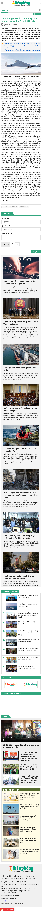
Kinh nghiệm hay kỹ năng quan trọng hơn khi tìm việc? (28, 840)
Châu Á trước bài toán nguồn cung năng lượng (27, 605)
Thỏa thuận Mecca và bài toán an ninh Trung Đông (28, 658)
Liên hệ (3, 901)
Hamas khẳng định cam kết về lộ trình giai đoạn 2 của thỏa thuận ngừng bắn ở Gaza (20, 495)
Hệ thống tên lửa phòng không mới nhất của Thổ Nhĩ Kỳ (22, 43)
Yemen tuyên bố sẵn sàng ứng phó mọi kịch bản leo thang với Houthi (28, 615)
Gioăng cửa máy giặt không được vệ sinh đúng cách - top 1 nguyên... (29, 851)
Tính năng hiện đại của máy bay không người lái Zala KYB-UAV (19, 19)
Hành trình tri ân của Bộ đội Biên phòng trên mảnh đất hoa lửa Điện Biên (29, 767)
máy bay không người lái (10, 207)
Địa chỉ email (5, 226)
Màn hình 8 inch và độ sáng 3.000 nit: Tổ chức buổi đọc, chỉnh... (28, 829)
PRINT (38, 14)
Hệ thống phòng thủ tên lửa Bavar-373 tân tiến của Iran (22, 50)
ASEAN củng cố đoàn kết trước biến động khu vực (28, 596)
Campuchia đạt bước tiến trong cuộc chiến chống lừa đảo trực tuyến (19, 537)
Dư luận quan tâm (10, 591)
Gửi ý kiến (36, 252)
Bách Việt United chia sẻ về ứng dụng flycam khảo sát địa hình (29, 807)
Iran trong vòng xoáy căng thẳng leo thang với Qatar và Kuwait (18, 577)
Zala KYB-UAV (24, 207)
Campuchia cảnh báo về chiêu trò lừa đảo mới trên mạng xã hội (19, 282)
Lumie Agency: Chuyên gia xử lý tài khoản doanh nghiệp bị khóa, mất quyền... (29, 796)
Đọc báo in (7, 677)
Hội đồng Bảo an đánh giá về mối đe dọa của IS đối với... (27, 667)
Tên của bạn (5, 218)
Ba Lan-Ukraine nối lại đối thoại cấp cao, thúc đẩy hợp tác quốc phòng (28, 633)
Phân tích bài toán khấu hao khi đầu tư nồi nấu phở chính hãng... (29, 818)
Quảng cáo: (9, 898)
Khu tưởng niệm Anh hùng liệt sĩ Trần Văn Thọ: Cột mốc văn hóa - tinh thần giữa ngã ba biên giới (29, 779)
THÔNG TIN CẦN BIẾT (11, 790)
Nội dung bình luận (7, 233)
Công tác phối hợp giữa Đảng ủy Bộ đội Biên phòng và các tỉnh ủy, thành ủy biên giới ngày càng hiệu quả (28, 756)
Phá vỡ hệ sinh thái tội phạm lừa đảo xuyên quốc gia (28, 641)
